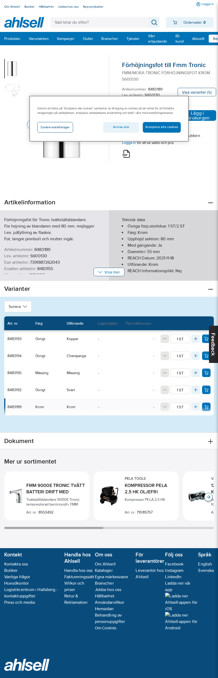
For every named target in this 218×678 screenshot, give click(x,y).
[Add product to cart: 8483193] (206, 338)
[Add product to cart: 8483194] (206, 356)
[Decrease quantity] (165, 338)
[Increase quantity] (195, 338)
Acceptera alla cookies (161, 127)
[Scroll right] (208, 497)
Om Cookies (105, 628)
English (205, 564)
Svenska (206, 570)
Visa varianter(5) (197, 92)
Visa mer (112, 272)
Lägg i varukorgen (197, 115)
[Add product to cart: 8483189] (206, 407)
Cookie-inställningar (55, 127)
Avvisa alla (121, 127)
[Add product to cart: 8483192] (206, 390)
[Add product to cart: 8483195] (206, 373)
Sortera (15, 306)
